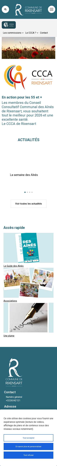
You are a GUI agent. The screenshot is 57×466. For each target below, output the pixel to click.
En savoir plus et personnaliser (28, 446)
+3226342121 (13, 400)
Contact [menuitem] (44, 32)
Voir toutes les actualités (28, 203)
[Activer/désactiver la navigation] (51, 9)
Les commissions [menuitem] (12, 32)
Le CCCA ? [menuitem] (30, 32)
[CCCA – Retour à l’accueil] (9, 25)
